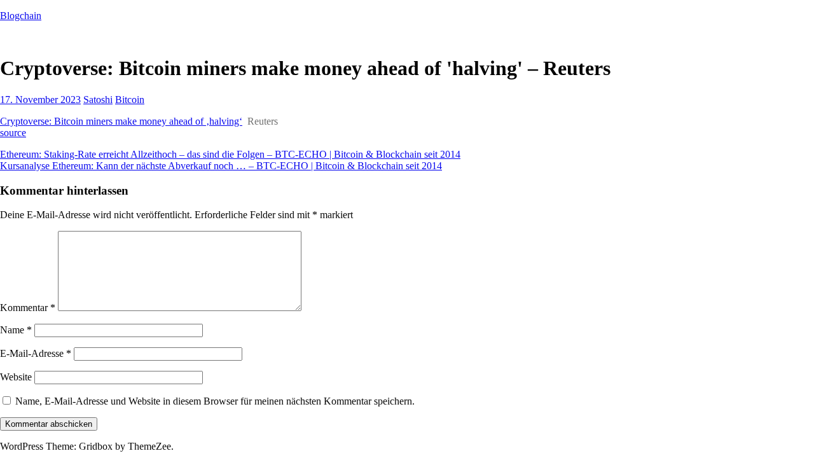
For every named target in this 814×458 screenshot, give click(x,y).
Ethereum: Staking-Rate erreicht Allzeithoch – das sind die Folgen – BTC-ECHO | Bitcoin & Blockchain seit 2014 (230, 154)
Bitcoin (129, 99)
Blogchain (20, 15)
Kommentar (27, 307)
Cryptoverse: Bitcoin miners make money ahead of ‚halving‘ (121, 121)
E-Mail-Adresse (35, 353)
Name (16, 329)
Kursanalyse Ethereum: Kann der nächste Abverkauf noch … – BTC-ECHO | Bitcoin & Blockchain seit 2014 (221, 165)
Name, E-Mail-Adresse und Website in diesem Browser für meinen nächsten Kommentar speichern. (215, 401)
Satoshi (98, 99)
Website (16, 376)
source (13, 132)
